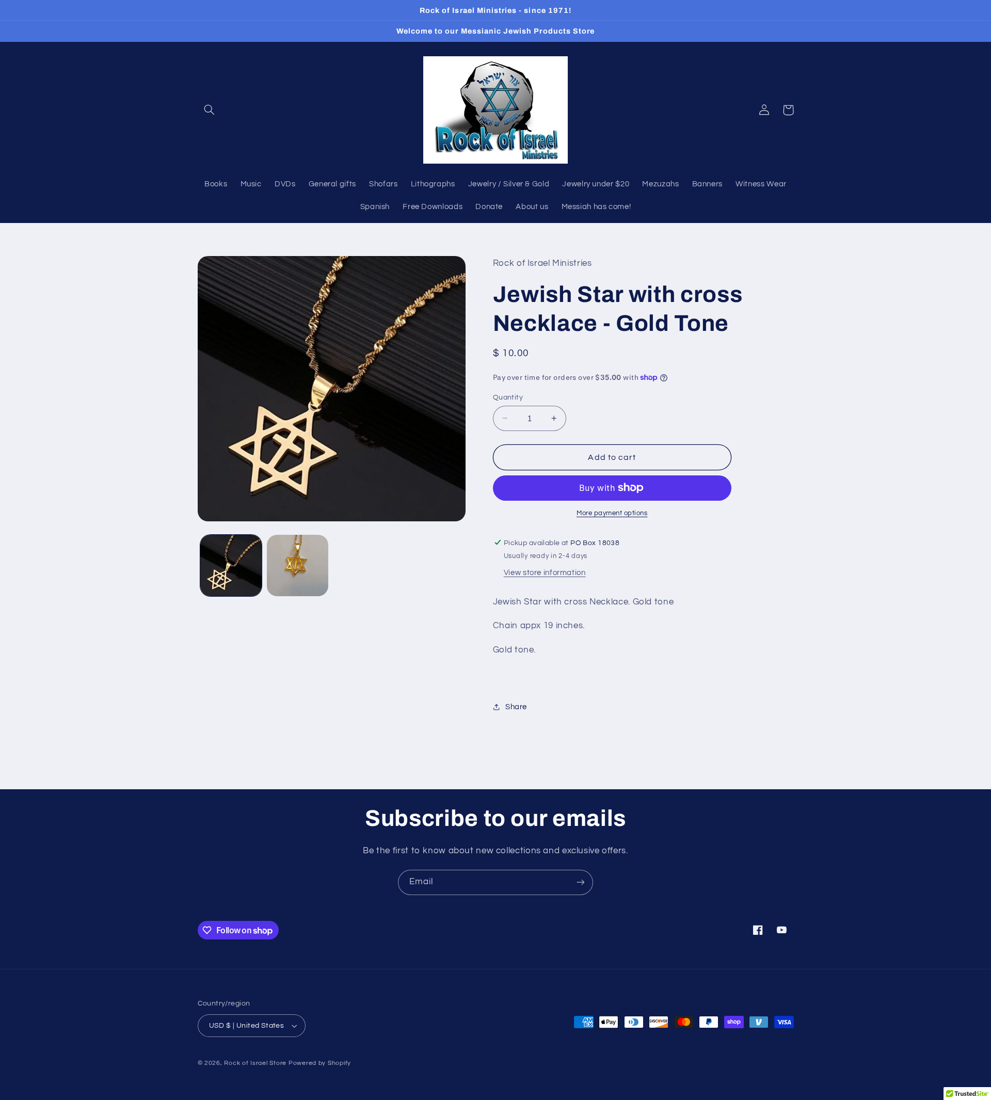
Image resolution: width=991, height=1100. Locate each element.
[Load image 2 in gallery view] (297, 565)
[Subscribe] (581, 882)
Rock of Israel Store (255, 1063)
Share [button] (516, 706)
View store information (545, 573)
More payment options (612, 513)
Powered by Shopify (320, 1063)
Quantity (508, 397)
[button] (209, 110)
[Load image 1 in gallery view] (231, 565)
